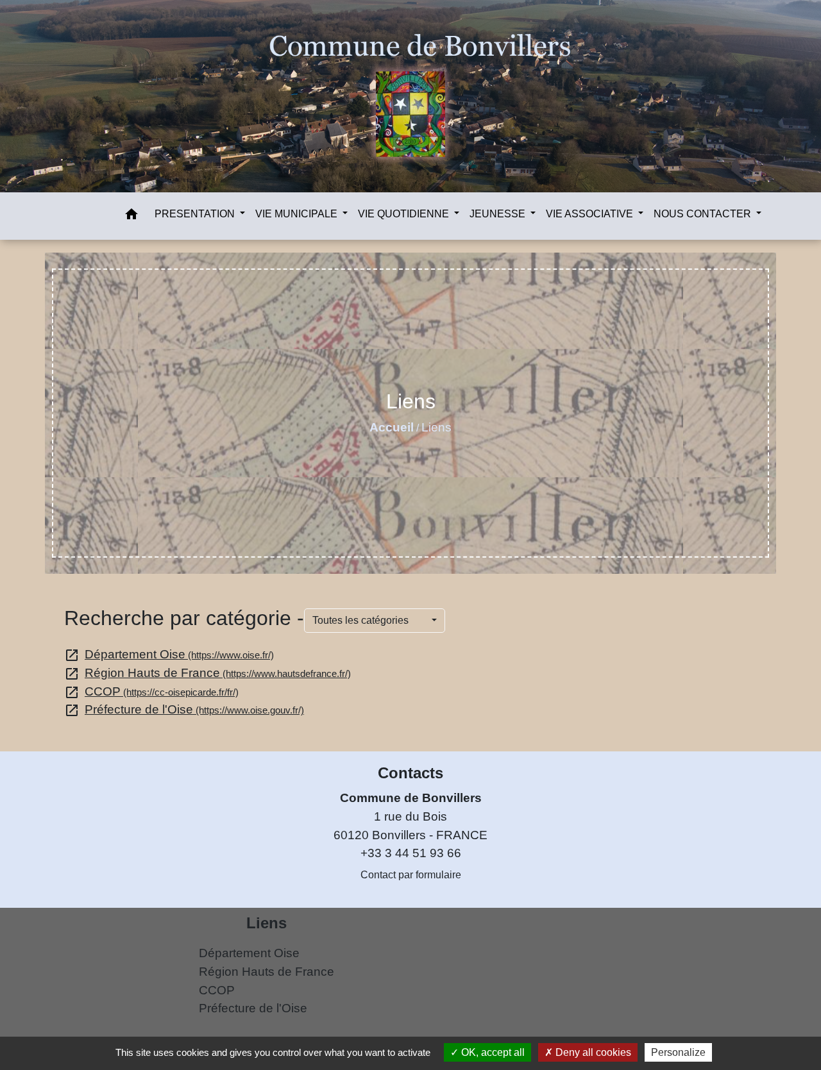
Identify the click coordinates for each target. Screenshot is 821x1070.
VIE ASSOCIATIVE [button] (591, 213)
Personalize (678, 1052)
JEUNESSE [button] (499, 213)
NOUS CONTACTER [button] (704, 213)
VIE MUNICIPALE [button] (297, 213)
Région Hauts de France (207, 673)
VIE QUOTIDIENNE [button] (405, 213)
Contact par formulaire (410, 874)
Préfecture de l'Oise (184, 709)
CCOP (151, 691)
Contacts (410, 773)
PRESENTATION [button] (196, 213)
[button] (131, 216)
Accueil (391, 427)
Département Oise (169, 654)
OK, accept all (492, 1052)
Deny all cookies (592, 1052)
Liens (436, 427)
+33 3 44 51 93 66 (410, 853)
